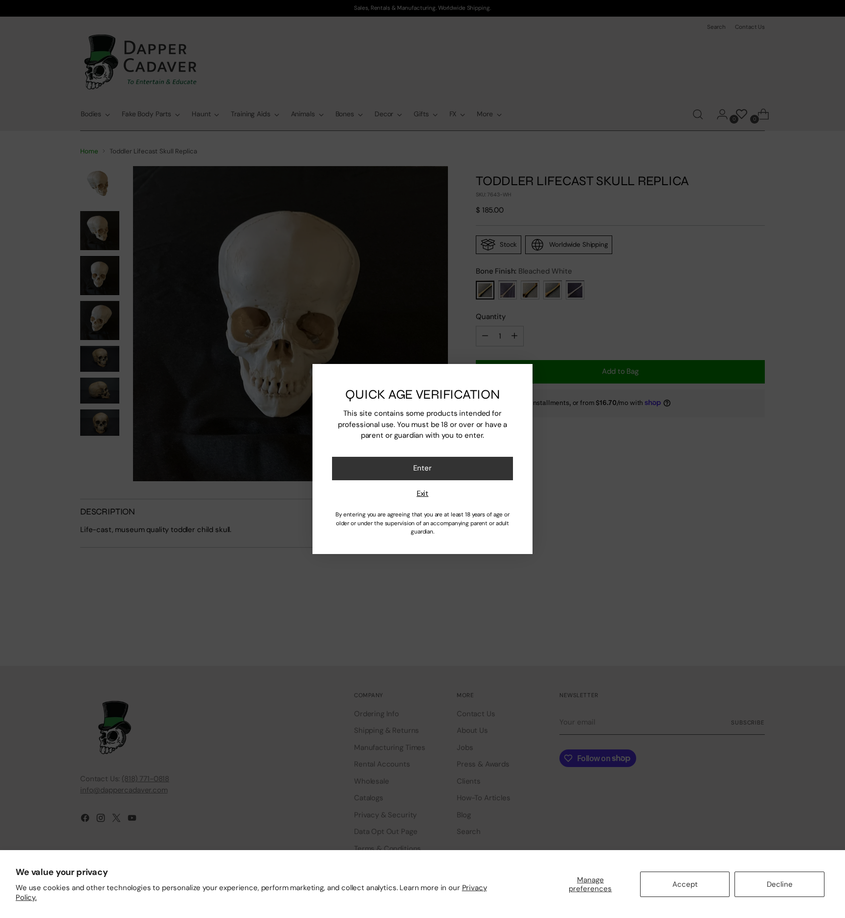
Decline (780, 884)
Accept (685, 884)
